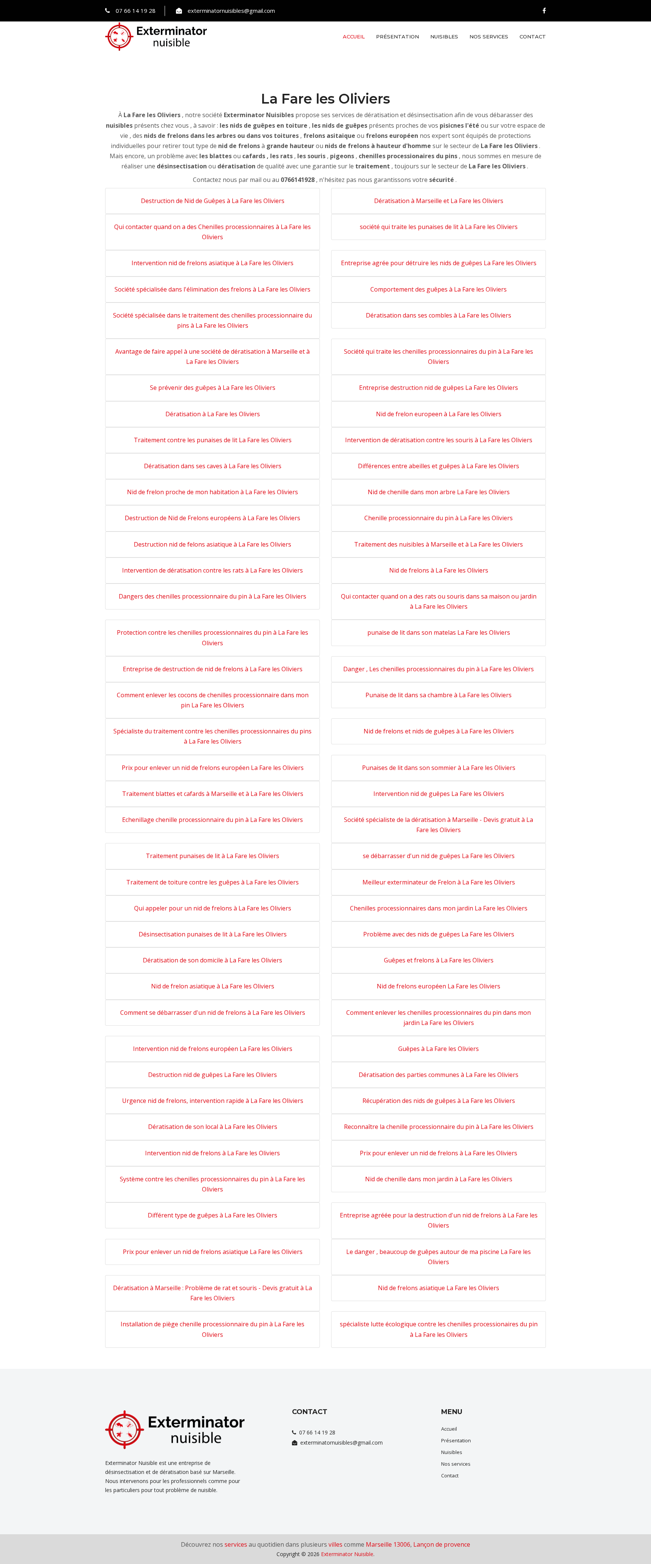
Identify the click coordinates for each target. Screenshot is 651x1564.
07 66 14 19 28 (136, 10)
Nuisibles (444, 37)
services (236, 1544)
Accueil (354, 37)
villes (335, 1544)
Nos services (456, 1463)
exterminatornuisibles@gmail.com (231, 10)
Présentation (397, 37)
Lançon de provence (441, 1544)
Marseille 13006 (388, 1544)
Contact (533, 37)
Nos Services (488, 37)
